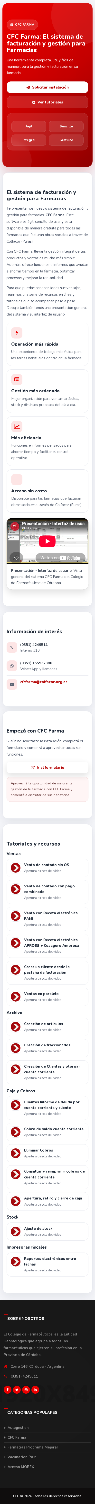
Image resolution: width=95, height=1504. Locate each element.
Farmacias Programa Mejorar (33, 1447)
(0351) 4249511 (24, 1376)
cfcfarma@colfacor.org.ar (43, 681)
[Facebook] (7, 1391)
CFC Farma (17, 1437)
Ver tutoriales (50, 102)
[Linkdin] (35, 1391)
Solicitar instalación (50, 87)
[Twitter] (17, 1391)
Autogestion (18, 1427)
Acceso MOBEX (21, 1466)
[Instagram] (26, 1391)
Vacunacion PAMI (23, 1457)
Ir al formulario (50, 767)
